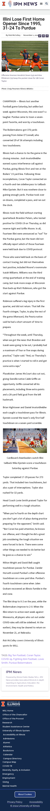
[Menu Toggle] (41, 3)
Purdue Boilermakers (20, 662)
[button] (46, 4)
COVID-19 (6, 659)
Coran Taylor (33, 655)
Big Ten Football (17, 655)
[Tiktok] (39, 35)
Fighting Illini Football (25, 659)
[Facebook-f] (47, 35)
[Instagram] (43, 35)
